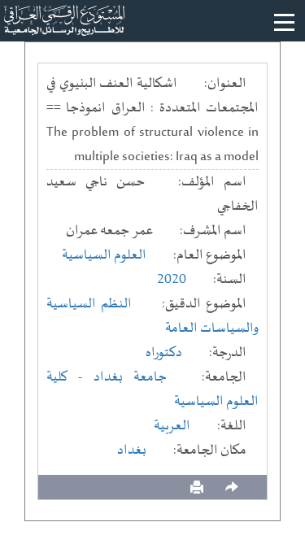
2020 (171, 280)
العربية (172, 426)
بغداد (131, 450)
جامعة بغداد (130, 377)
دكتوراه (164, 353)
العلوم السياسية (104, 255)
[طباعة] (196, 487)
